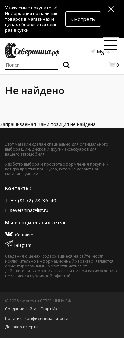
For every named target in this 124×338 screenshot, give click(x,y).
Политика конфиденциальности (36, 318)
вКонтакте (23, 235)
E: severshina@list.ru (26, 210)
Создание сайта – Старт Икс (32, 308)
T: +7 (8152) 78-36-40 (30, 200)
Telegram (22, 245)
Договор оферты (21, 326)
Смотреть (83, 19)
